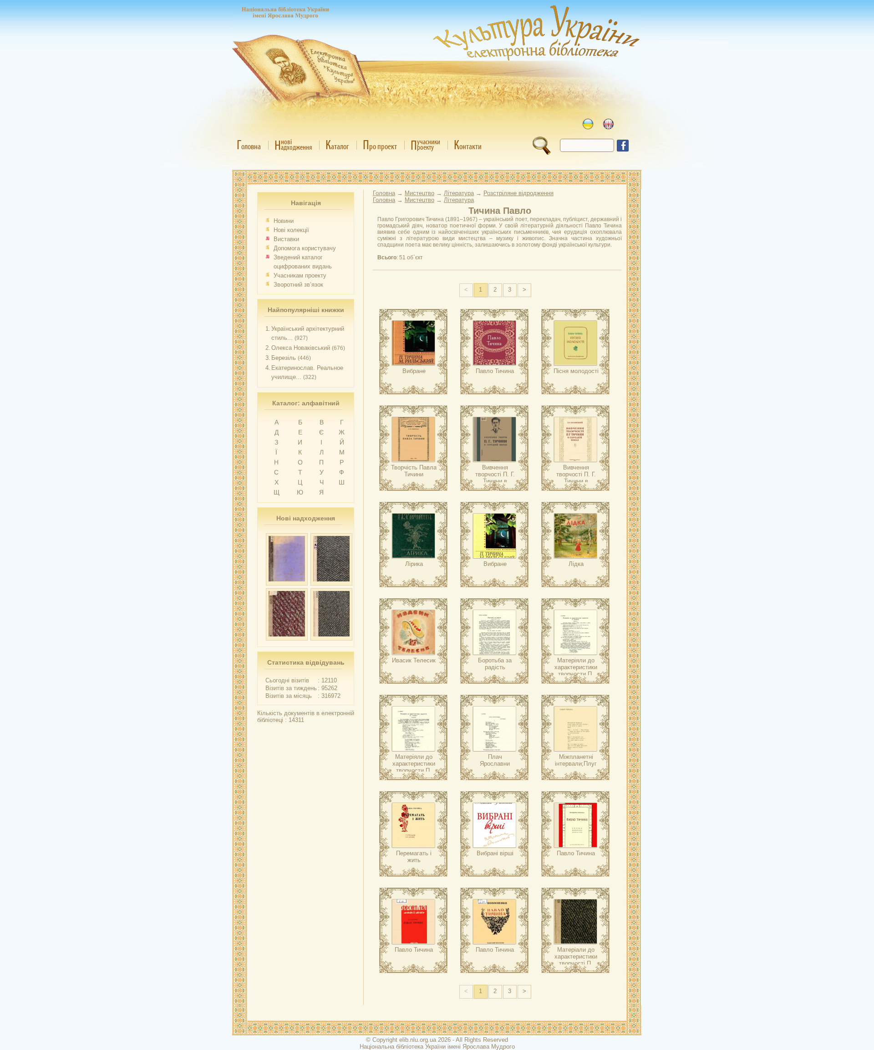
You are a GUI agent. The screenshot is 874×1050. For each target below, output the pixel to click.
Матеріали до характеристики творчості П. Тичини (575, 960)
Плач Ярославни (495, 760)
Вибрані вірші (495, 853)
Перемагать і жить (414, 856)
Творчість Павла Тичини (414, 471)
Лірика (414, 563)
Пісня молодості (576, 371)
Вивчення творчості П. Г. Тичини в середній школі (495, 477)
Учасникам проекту (300, 275)
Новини (284, 220)
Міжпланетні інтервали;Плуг (576, 760)
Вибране (414, 371)
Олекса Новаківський (300, 347)
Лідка (576, 563)
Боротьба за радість (495, 664)
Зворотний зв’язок (298, 284)
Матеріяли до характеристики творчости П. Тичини (575, 670)
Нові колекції (291, 230)
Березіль (283, 357)
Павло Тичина (495, 371)
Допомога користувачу (305, 248)
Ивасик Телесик (414, 660)
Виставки (286, 239)
